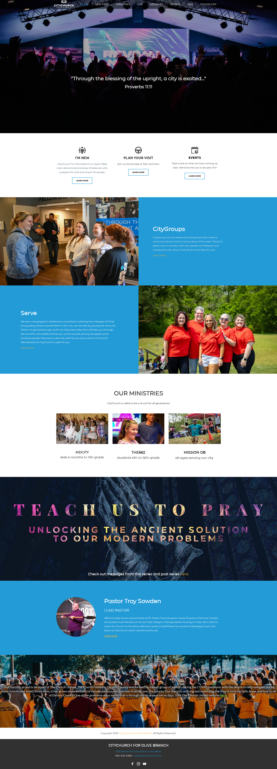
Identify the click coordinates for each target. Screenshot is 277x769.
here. (184, 574)
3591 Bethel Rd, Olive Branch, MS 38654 (138, 751)
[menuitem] (84, 4)
